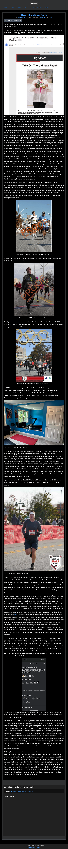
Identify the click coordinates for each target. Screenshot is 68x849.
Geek (19, 7)
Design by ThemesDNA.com (34, 847)
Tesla (26, 7)
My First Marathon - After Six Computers (22, 791)
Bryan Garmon (22, 17)
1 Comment (43, 17)
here (15, 614)
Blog (12, 7)
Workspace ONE (36, 7)
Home (5, 7)
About (47, 7)
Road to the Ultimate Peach (34, 15)
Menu (35, 3)
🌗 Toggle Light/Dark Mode (13, 20)
